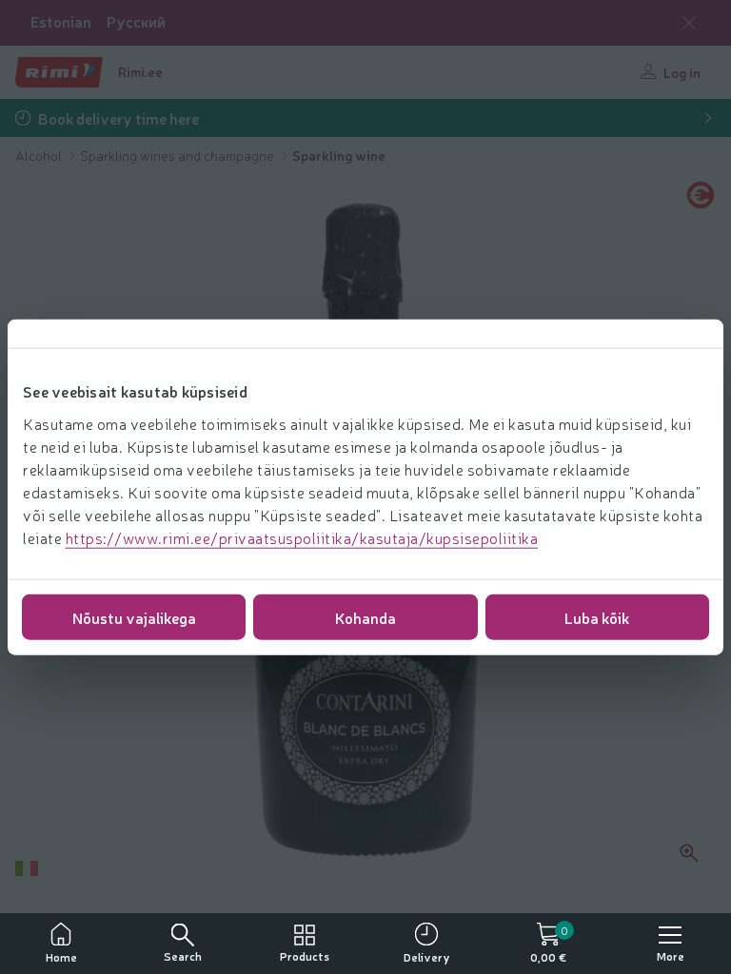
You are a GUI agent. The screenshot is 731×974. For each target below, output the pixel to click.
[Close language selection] (689, 22)
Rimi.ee (140, 71)
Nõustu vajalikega (134, 616)
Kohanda (365, 616)
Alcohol (40, 155)
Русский (136, 21)
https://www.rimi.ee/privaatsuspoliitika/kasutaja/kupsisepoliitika (302, 536)
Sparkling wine (338, 155)
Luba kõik (596, 616)
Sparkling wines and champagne (178, 155)
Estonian (60, 21)
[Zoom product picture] (689, 853)
